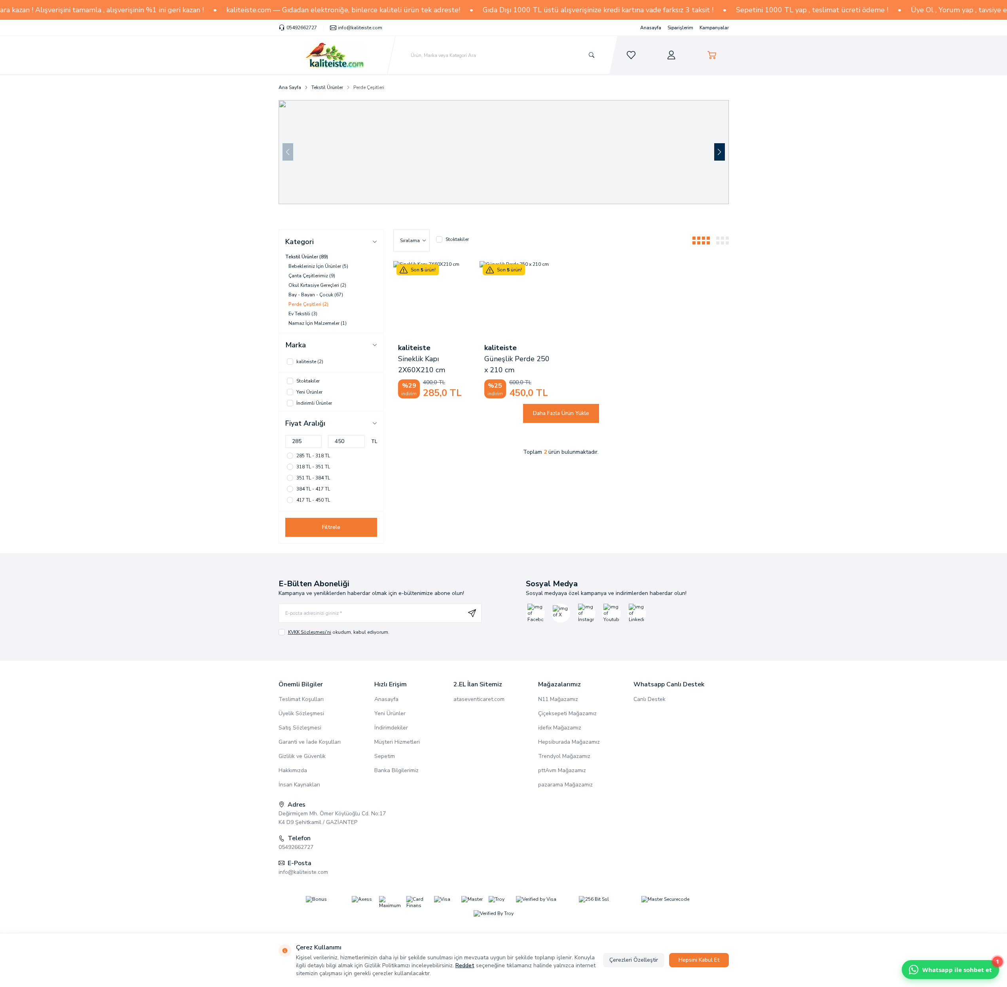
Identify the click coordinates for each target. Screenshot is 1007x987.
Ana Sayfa (290, 87)
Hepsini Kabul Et (699, 960)
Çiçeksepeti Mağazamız (567, 713)
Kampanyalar (714, 28)
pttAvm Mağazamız (562, 770)
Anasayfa (650, 28)
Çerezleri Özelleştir (633, 960)
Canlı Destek (649, 699)
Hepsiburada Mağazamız (569, 742)
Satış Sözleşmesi (300, 727)
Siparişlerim (680, 28)
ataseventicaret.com (478, 699)
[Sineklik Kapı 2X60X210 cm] (431, 299)
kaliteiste (414, 347)
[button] (719, 152)
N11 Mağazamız (558, 699)
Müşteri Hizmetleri (397, 742)
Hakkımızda (293, 770)
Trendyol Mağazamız (564, 756)
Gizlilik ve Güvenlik (302, 756)
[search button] (591, 55)
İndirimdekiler (391, 727)
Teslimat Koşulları (301, 699)
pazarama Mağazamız (565, 784)
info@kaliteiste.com (303, 872)
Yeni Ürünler (390, 713)
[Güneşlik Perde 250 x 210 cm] (518, 299)
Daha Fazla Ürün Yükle (561, 413)
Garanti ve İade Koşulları (310, 742)
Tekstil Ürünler (327, 87)
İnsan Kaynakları (299, 784)
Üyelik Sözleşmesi (301, 713)
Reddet (464, 965)
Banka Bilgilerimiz (396, 770)
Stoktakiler (457, 239)
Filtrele (331, 527)
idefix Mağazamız (559, 727)
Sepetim (384, 756)
